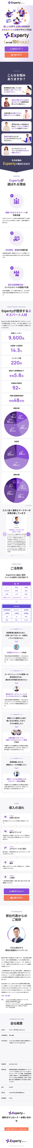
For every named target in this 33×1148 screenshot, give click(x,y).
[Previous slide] (4, 534)
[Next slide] (28, 534)
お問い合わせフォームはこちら (16, 1129)
